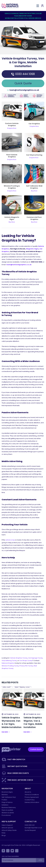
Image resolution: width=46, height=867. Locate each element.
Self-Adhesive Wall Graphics (34, 187)
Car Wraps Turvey (25, 660)
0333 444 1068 (25, 74)
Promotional (6, 815)
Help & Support (7, 825)
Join (40, 860)
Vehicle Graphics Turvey (18, 658)
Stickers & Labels (8, 813)
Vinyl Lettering (9, 660)
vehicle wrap (10, 540)
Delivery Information (32, 802)
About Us (28, 792)
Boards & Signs (7, 792)
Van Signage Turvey (35, 658)
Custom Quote (36, 749)
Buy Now (34, 222)
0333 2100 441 (29, 825)
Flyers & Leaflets (7, 810)
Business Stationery (9, 807)
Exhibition (5, 805)
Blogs (4, 835)
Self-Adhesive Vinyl (9, 797)
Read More (5, 732)
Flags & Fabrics (7, 802)
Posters (4, 800)
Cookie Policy (29, 800)
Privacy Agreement (32, 797)
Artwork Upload (7, 828)
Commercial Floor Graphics (34, 218)
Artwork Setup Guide (9, 830)
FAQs (3, 833)
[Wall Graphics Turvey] (34, 174)
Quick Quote (23, 83)
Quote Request (30, 830)
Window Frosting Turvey (10, 666)
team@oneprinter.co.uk (33, 828)
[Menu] (37, 5)
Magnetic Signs (32, 249)
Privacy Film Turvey (26, 666)
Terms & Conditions (32, 795)
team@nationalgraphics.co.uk (24, 90)
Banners (5, 795)
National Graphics (8, 663)
